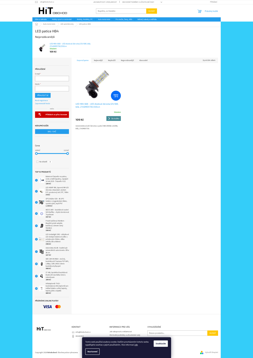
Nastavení (92, 351)
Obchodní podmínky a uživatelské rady (138, 2)
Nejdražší (112, 60)
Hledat (151, 11)
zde (136, 344)
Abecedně (143, 60)
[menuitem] (40, 19)
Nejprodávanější (127, 60)
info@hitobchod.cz (83, 332)
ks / (52, 131)
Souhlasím (161, 343)
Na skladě (45, 161)
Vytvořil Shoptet (211, 352)
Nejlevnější (98, 60)
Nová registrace (41, 100)
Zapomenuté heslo (42, 103)
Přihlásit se (42, 95)
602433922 (80, 336)
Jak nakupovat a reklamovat (105, 2)
